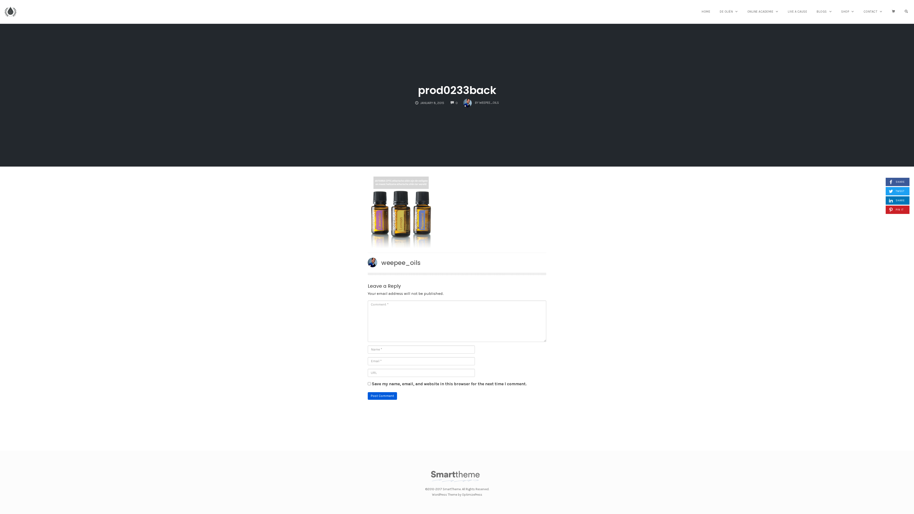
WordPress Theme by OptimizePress (457, 494)
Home (706, 11)
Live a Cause (797, 11)
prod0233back (457, 90)
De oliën (726, 11)
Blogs (822, 11)
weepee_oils (401, 262)
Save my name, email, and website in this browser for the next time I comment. (449, 383)
